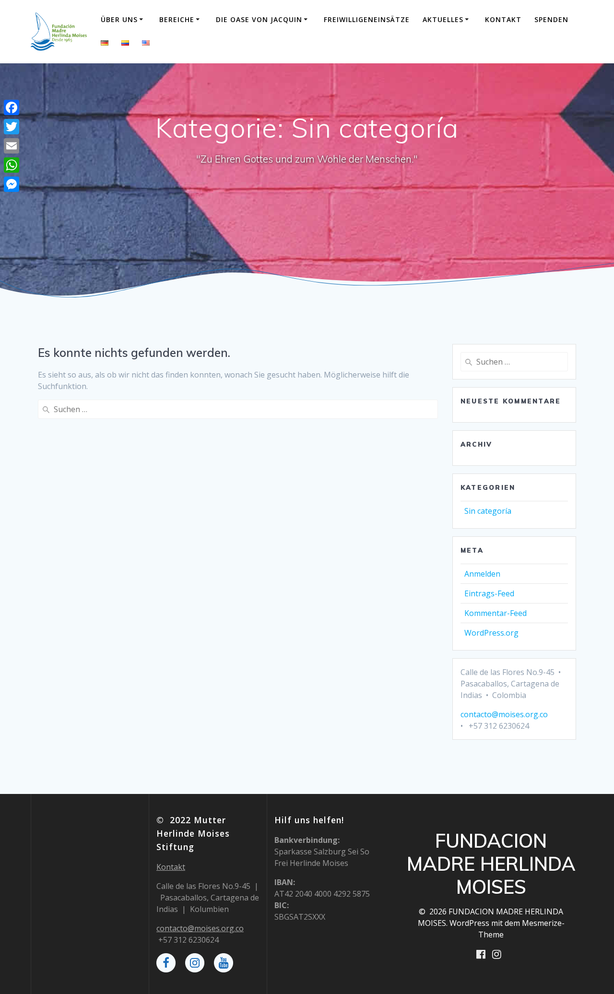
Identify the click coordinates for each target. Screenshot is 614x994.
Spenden (551, 19)
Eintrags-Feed (489, 593)
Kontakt (503, 19)
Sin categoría (487, 511)
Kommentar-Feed (495, 613)
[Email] (11, 145)
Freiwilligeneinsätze (367, 19)
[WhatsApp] (11, 165)
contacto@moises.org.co (504, 714)
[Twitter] (11, 126)
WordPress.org (491, 632)
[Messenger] (11, 184)
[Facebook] (11, 107)
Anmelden (482, 573)
